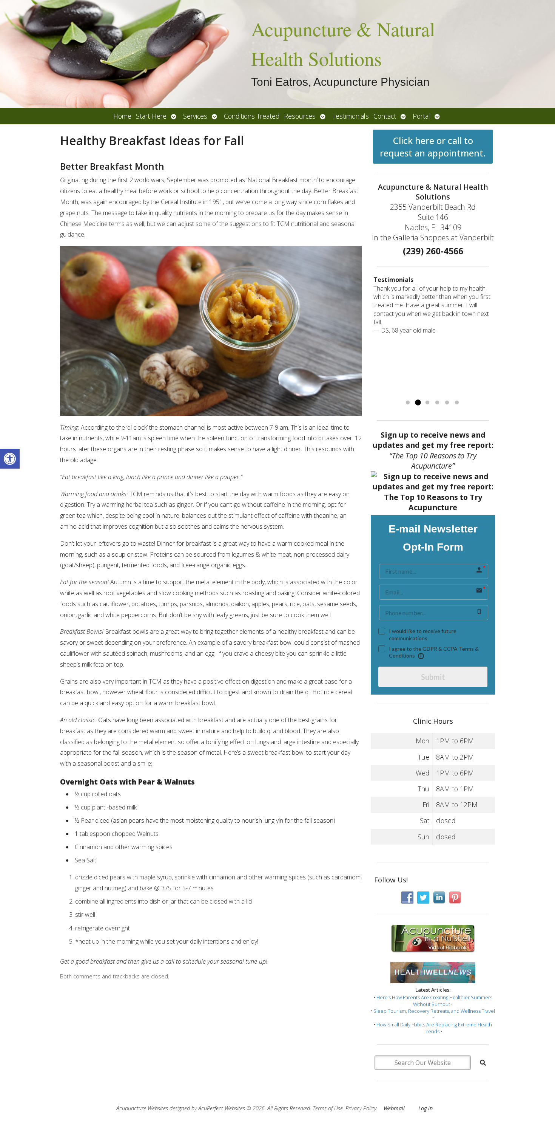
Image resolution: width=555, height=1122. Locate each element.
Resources (300, 116)
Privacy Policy (360, 1108)
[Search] (483, 1063)
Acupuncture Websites (142, 1108)
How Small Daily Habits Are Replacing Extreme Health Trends (434, 1028)
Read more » (464, 389)
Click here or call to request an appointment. (433, 146)
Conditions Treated (251, 116)
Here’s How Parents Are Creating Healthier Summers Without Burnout (434, 1000)
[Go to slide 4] (437, 403)
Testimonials (350, 116)
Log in (425, 1108)
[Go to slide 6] (457, 403)
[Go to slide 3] (427, 403)
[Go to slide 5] (447, 403)
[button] (10, 459)
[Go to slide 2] (417, 403)
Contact (384, 116)
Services (195, 116)
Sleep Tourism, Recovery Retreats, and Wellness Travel (434, 1010)
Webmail (394, 1108)
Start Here (151, 116)
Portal (421, 116)
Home (122, 116)
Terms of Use (328, 1108)
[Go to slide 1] (408, 403)
